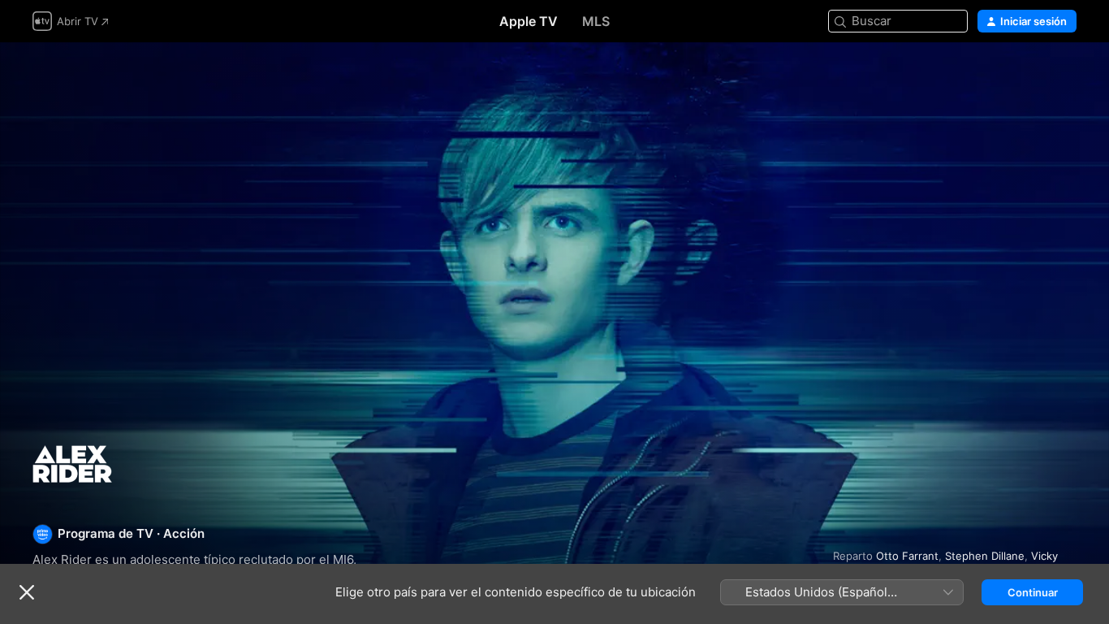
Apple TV (528, 21)
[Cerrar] (26, 592)
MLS (596, 21)
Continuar (1033, 592)
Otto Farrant (907, 555)
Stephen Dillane (985, 555)
